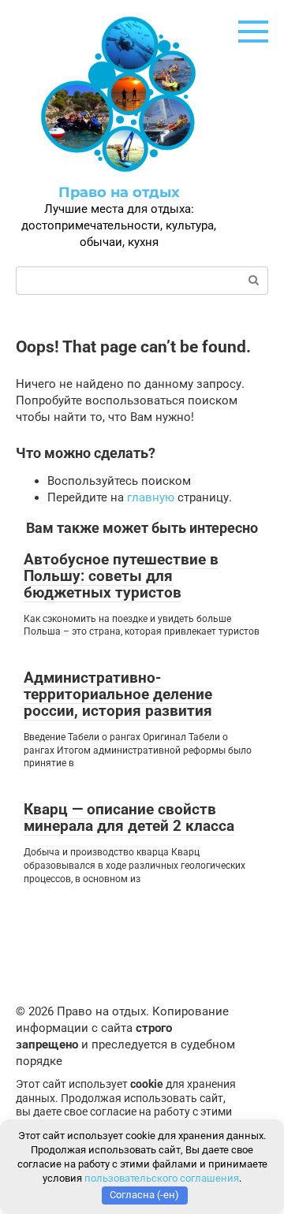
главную (150, 497)
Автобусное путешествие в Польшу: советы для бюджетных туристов (121, 575)
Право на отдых (119, 192)
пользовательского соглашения (161, 1178)
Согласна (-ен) (144, 1195)
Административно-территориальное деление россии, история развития (118, 694)
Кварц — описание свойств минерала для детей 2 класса (129, 817)
